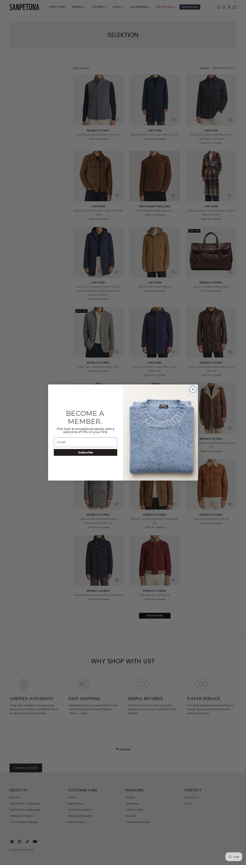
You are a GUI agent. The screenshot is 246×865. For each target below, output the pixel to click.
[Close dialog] (193, 389)
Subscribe (85, 452)
